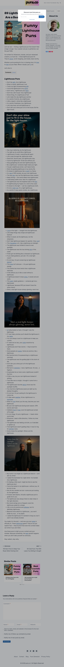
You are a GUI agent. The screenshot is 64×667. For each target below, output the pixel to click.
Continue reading (32, 19)
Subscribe (41, 16)
